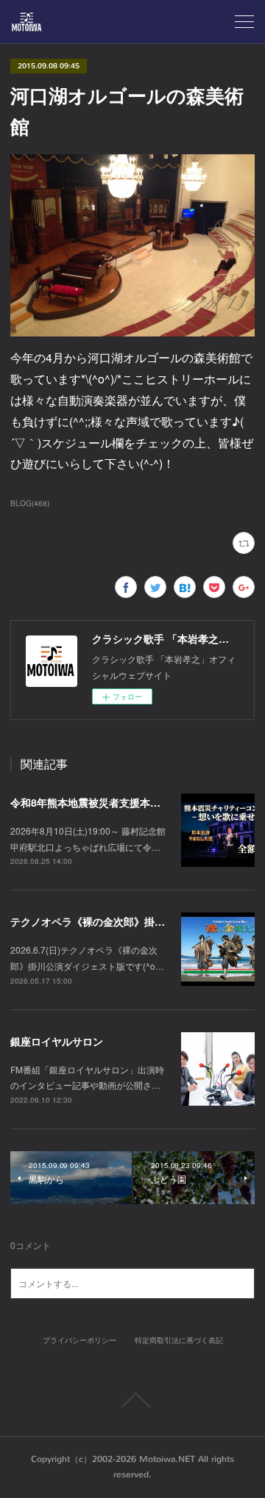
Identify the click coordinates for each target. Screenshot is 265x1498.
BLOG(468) (29, 503)
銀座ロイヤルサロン (56, 1041)
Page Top (132, 1400)
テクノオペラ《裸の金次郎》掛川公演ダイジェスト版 (134, 921)
